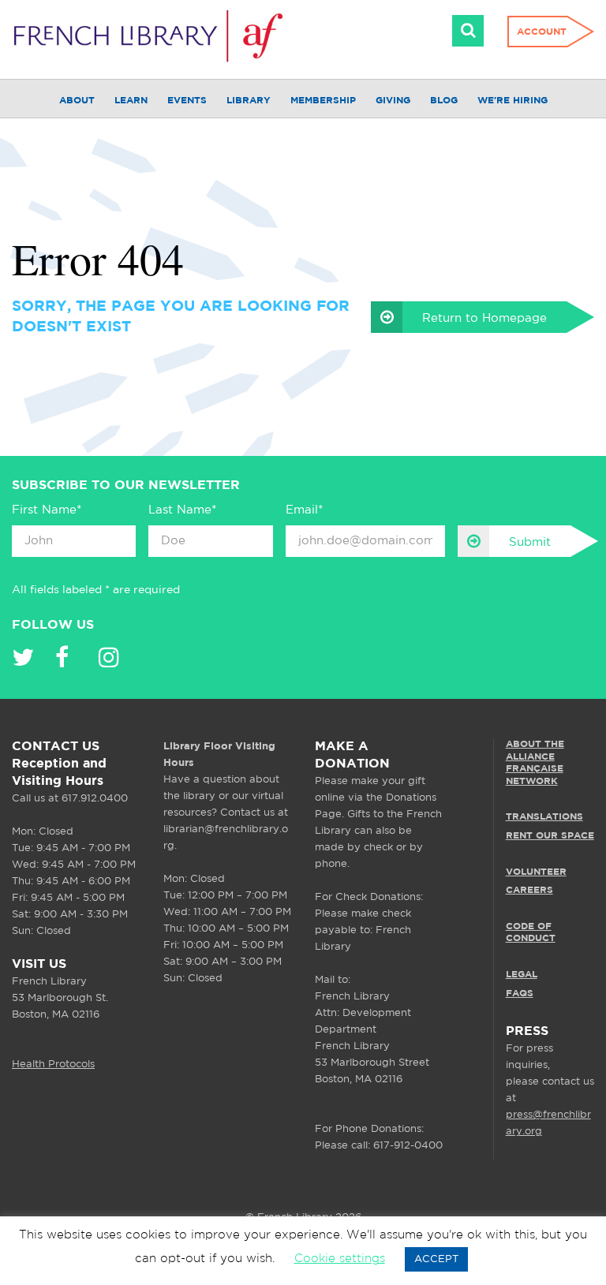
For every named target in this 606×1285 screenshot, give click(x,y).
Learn (131, 100)
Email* (304, 510)
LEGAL (521, 974)
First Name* (46, 510)
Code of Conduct (531, 932)
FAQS (519, 993)
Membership (323, 100)
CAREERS (529, 890)
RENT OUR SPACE (550, 835)
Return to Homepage (484, 318)
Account (542, 32)
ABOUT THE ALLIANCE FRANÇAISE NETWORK (535, 763)
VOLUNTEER (536, 872)
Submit (530, 542)
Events (187, 100)
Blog (444, 100)
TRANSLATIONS (544, 816)
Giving (393, 100)
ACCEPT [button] (436, 1259)
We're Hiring (512, 100)
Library (248, 100)
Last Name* (182, 510)
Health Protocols (53, 1064)
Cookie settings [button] (339, 1258)
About (77, 100)
